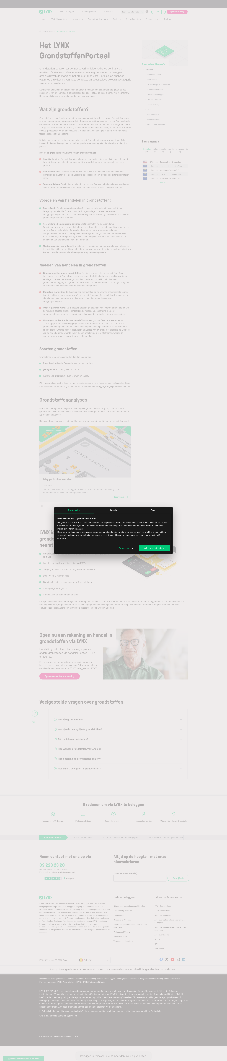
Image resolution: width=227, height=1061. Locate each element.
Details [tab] (113, 510)
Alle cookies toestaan (154, 548)
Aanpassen (124, 548)
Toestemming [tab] (74, 510)
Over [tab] (153, 510)
